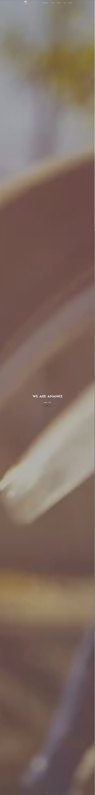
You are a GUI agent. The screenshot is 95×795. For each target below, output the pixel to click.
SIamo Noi (59, 2)
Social (64, 2)
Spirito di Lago (45, 2)
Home (39, 2)
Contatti (70, 2)
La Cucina (52, 2)
